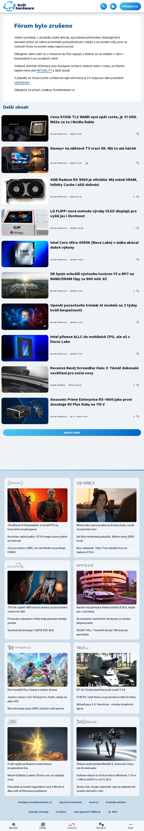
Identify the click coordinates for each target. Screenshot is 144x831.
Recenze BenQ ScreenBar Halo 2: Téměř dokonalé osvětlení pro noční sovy (94, 370)
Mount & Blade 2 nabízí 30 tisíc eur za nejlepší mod (36, 777)
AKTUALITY (44, 70)
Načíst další (72, 432)
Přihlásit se (130, 6)
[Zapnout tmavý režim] (113, 6)
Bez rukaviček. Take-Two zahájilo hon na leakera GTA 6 (101, 550)
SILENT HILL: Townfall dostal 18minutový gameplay (102, 632)
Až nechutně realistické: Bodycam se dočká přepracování (103, 620)
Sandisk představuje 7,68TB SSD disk (31, 630)
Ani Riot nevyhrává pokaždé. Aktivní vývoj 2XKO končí (105, 538)
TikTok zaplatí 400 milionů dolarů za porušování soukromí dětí (37, 609)
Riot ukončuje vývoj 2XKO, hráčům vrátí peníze (36, 708)
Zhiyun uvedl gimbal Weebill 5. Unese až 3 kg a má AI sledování (105, 766)
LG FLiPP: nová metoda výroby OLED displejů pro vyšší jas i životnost (93, 213)
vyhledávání (22, 82)
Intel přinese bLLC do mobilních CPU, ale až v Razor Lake (90, 339)
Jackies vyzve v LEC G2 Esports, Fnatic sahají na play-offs (37, 699)
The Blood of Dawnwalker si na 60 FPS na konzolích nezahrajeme (33, 527)
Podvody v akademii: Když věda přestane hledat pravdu (37, 620)
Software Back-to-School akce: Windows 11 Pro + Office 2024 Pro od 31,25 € (106, 777)
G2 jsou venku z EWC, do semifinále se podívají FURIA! (36, 550)
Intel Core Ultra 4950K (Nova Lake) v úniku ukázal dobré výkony (94, 245)
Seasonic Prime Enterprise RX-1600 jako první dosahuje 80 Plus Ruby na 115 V (91, 402)
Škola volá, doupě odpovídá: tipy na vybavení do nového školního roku (106, 788)
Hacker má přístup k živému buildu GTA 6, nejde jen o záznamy (105, 609)
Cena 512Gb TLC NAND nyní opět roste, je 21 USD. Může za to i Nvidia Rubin (93, 119)
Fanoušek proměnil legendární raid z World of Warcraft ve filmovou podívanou (36, 788)
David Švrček (57, 385)
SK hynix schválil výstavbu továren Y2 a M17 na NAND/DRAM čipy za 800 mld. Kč (92, 276)
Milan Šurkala (58, 134)
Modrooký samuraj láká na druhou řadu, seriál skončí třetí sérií (105, 527)
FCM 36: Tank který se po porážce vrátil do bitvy (106, 697)
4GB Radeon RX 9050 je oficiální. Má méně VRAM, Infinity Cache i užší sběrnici (93, 182)
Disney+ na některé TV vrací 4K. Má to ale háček (93, 148)
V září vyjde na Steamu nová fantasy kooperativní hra (30, 766)
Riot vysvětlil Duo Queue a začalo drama (32, 689)
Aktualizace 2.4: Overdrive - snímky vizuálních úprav (104, 706)
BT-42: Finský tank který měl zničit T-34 (100, 689)
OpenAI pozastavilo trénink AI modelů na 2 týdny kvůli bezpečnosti (93, 307)
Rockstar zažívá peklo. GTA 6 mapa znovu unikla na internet (37, 538)
